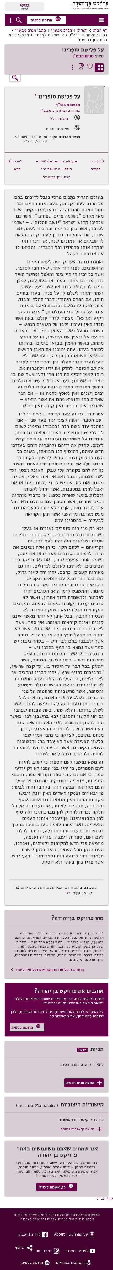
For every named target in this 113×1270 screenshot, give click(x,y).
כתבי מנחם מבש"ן (30, 30)
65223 (24, 5)
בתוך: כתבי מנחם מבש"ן (60, 110)
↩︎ (69, 893)
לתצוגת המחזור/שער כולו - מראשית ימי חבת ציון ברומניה (56, 168)
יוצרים (82, 30)
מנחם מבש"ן (61, 30)
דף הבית (100, 30)
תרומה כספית (46, 19)
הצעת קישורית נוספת (81, 1129)
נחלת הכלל (59, 118)
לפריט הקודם (98, 165)
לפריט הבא (15, 165)
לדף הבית (105, 1198)
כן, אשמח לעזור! (55, 1187)
